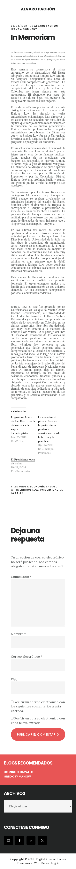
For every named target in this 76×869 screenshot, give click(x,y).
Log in (55, 863)
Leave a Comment (24, 29)
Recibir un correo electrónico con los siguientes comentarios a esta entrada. (38, 706)
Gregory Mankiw (17, 776)
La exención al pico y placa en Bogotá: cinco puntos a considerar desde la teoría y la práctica (49, 429)
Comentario (21, 577)
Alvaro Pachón (38, 9)
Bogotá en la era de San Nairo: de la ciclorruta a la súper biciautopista (23, 425)
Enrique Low (29, 489)
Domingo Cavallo (19, 772)
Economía (37, 486)
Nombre (18, 634)
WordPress (41, 863)
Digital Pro (43, 859)
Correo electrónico (26, 656)
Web (14, 679)
